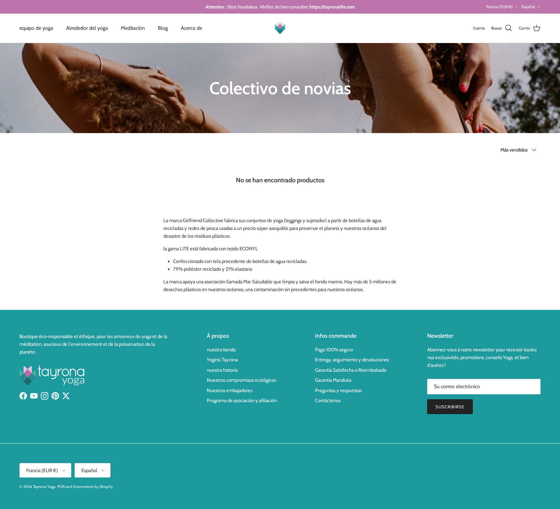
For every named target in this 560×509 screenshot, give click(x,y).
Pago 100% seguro (334, 350)
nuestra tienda (221, 350)
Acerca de (191, 28)
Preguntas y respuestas (338, 390)
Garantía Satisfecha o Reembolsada (350, 370)
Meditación (133, 28)
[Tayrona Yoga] (280, 28)
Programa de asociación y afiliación (242, 400)
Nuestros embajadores (229, 390)
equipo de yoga (36, 28)
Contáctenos (328, 400)
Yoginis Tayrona (222, 360)
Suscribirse (450, 406)
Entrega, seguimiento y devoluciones (352, 360)
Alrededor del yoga (87, 28)
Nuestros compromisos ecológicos (241, 380)
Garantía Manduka (333, 380)
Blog (163, 28)
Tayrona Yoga (44, 486)
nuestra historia (222, 370)
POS (61, 486)
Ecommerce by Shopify (93, 486)
